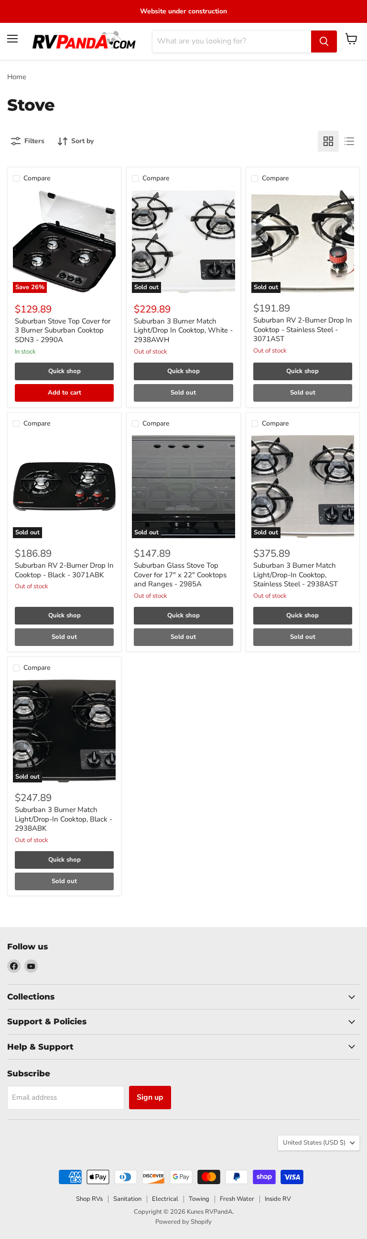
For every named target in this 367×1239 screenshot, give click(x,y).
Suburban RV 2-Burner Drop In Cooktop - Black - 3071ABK (64, 570)
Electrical (165, 1199)
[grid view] (328, 141)
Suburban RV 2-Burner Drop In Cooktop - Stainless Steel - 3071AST (302, 329)
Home (16, 77)
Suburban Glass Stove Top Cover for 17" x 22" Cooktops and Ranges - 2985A (180, 575)
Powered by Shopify (183, 1222)
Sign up (150, 1097)
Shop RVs (89, 1199)
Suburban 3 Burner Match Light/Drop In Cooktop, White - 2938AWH (183, 330)
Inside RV (278, 1199)
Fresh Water (237, 1199)
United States (314, 1142)
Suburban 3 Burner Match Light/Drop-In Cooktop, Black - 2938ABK (63, 819)
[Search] (324, 41)
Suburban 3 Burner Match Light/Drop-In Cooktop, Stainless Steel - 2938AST (295, 575)
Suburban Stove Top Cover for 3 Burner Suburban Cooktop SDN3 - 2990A (62, 330)
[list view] (349, 141)
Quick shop (64, 371)
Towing (199, 1199)
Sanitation (127, 1199)
